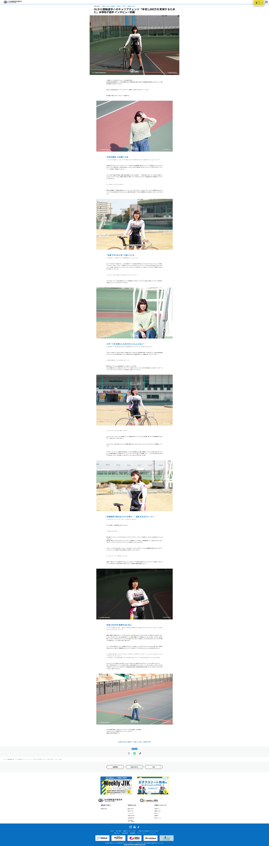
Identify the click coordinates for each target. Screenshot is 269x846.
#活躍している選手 (121, 6)
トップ (4, 759)
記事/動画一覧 (10, 759)
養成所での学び (131, 811)
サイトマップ (152, 833)
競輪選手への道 (157, 811)
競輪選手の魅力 (104, 808)
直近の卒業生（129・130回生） (131, 821)
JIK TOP (112, 831)
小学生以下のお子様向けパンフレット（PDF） (148, 831)
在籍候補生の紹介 (131, 817)
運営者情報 (132, 833)
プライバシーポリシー (142, 833)
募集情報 (257, 2)
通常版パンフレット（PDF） (129, 831)
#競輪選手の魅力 (131, 6)
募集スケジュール (157, 817)
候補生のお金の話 (131, 815)
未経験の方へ (157, 808)
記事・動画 (118, 831)
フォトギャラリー (131, 813)
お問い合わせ (117, 833)
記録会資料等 (125, 833)
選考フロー (156, 813)
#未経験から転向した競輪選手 (108, 6)
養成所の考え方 (131, 808)
